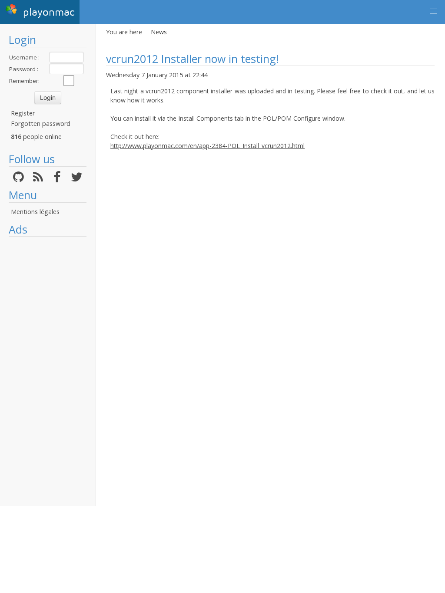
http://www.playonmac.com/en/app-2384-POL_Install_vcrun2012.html (207, 146)
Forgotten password (40, 123)
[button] (433, 11)
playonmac (47, 12)
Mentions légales (35, 212)
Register (23, 113)
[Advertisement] (47, 371)
